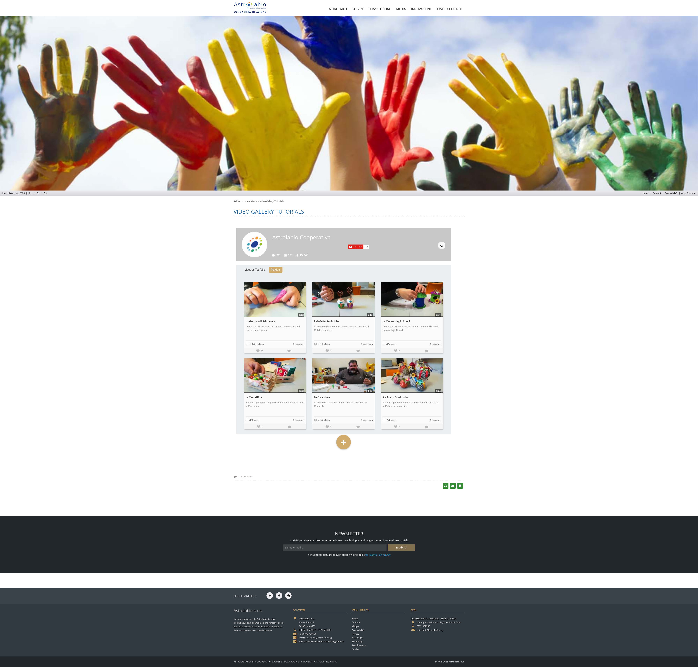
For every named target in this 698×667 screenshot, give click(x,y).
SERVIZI (357, 9)
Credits (355, 649)
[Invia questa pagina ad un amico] (452, 485)
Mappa (355, 626)
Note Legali (357, 637)
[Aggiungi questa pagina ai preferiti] (460, 485)
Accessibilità (671, 193)
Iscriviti (401, 547)
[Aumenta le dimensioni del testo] (45, 193)
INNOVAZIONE (421, 9)
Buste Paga (357, 641)
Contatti (657, 193)
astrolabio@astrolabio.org (318, 637)
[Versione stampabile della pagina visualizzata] (445, 485)
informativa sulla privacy (377, 554)
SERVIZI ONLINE (380, 9)
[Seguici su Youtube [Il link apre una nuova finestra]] (288, 595)
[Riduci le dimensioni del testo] (30, 193)
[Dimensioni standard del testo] (37, 193)
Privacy (355, 633)
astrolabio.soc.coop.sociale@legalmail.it (323, 641)
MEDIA (401, 9)
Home (646, 193)
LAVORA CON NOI (449, 9)
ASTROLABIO (338, 9)
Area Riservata (688, 193)
